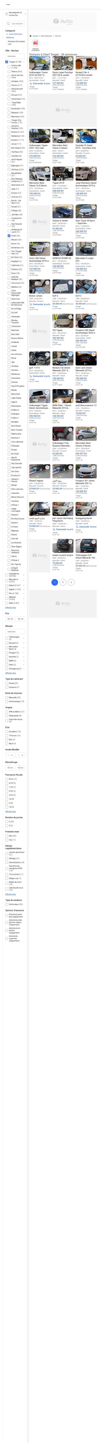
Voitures (10, 38)
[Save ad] (47, 59)
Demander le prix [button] (41, 83)
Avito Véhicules (15, 34)
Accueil (35, 36)
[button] (10, 755)
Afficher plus (10, 607)
